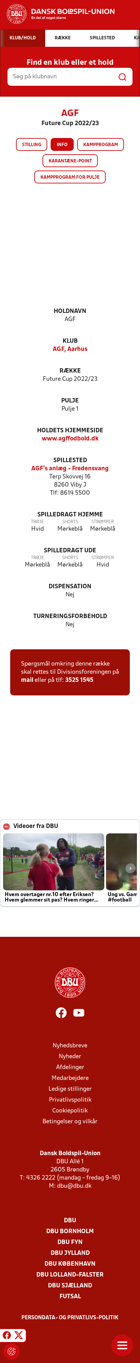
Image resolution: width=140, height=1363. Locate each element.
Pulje (70, 401)
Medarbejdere (70, 1078)
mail (27, 680)
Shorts (70, 522)
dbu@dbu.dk (74, 1186)
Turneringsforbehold (70, 616)
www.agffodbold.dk (70, 439)
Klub (70, 341)
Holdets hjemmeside (70, 431)
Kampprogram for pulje (70, 177)
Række (70, 371)
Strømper (102, 522)
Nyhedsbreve (70, 1046)
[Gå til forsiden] (57, 14)
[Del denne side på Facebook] (7, 1336)
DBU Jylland (70, 1253)
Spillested (70, 460)
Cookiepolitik (70, 1111)
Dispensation (70, 587)
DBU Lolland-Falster (70, 1275)
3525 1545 (79, 680)
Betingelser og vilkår (70, 1122)
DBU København (70, 1264)
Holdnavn (70, 311)
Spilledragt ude (70, 551)
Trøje (37, 522)
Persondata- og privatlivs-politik (70, 1318)
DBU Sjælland (70, 1286)
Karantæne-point (70, 161)
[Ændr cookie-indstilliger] (11, 1351)
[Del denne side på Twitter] (18, 1336)
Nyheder (70, 1057)
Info (62, 145)
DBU (70, 1221)
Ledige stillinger (70, 1089)
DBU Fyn (70, 1242)
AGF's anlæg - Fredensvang (70, 469)
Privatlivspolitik (70, 1100)
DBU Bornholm (70, 1231)
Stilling (31, 145)
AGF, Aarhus (70, 349)
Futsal (70, 1297)
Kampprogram (100, 145)
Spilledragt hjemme (70, 515)
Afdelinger (70, 1067)
